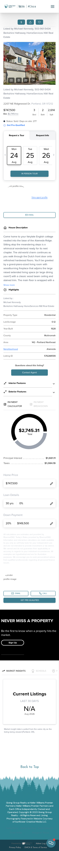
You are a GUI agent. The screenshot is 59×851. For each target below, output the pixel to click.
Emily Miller (16, 833)
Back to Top (29, 767)
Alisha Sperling (28, 828)
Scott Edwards (45, 828)
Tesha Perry (12, 828)
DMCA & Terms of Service (35, 847)
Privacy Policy (15, 847)
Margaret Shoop (40, 833)
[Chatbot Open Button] (51, 843)
